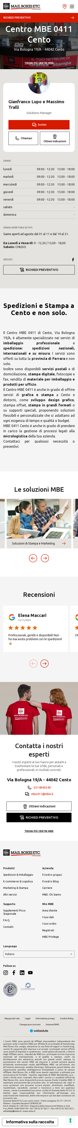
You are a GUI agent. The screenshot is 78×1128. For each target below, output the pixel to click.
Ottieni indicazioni (55, 141)
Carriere (47, 887)
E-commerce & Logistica (18, 881)
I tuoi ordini (49, 923)
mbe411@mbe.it (42, 794)
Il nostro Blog (50, 881)
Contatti (8, 926)
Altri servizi (10, 894)
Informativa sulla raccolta (30, 1122)
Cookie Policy (66, 1018)
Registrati (48, 930)
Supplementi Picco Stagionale (14, 912)
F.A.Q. (6, 920)
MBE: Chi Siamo (51, 894)
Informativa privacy (45, 1018)
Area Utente (49, 910)
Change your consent (30, 1024)
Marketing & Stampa (15, 887)
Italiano (10, 954)
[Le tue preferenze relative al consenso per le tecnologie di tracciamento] (70, 1120)
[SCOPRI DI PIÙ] (63, 543)
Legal (27, 1018)
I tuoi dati (48, 917)
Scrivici (42, 124)
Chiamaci (26, 138)
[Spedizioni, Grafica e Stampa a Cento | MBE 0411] (22, 6)
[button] (72, 6)
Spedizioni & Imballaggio (18, 874)
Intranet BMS (52, 1024)
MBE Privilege (50, 936)
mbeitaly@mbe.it (12, 1111)
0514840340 (42, 787)
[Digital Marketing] (39, 1031)
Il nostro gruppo (52, 874)
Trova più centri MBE (39, 63)
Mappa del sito (12, 1018)
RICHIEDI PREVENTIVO (17, 17)
